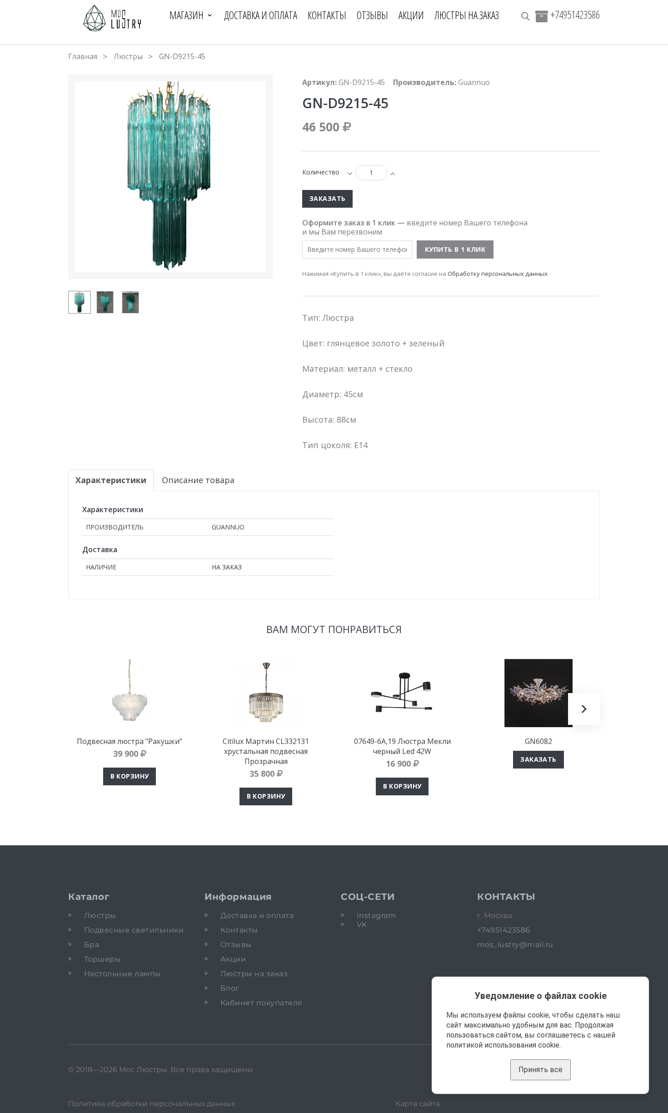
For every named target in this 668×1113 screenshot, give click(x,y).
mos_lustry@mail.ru (515, 944)
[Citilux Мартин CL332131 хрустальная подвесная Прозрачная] (265, 693)
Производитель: (424, 82)
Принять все (540, 1069)
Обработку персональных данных (498, 274)
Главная (82, 56)
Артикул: (319, 82)
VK (362, 924)
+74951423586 (575, 14)
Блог (229, 988)
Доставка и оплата (260, 15)
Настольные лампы (122, 973)
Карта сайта (417, 1103)
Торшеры (102, 959)
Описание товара (198, 479)
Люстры (128, 56)
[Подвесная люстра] (129, 693)
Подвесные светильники (134, 930)
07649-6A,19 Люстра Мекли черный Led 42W (402, 746)
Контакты (327, 15)
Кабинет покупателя (261, 1002)
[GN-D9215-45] (79, 302)
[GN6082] (538, 693)
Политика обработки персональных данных (151, 1103)
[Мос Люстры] (112, 19)
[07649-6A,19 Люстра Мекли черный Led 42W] (402, 693)
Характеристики (110, 479)
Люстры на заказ (466, 15)
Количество (320, 172)
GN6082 (538, 741)
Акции (411, 15)
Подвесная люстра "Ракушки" (129, 741)
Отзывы (372, 15)
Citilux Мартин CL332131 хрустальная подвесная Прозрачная (266, 751)
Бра (91, 944)
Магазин (186, 15)
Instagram (376, 915)
